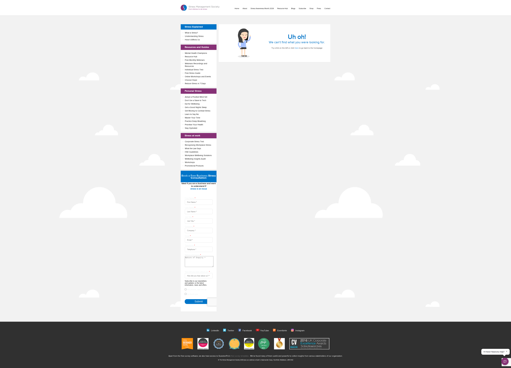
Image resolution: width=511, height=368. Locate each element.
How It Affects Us (192, 40)
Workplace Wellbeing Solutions (198, 155)
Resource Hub (282, 8)
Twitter (231, 330)
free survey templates (240, 356)
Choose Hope (191, 80)
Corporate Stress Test (194, 141)
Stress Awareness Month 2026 (262, 8)
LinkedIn (215, 330)
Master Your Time (192, 118)
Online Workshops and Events (198, 76)
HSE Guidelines (191, 152)
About (245, 8)
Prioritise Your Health (194, 125)
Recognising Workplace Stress (198, 145)
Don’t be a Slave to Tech (195, 100)
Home (237, 8)
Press (319, 8)
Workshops (190, 162)
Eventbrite (282, 330)
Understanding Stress (194, 36)
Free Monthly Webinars (195, 60)
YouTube (264, 330)
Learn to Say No (192, 114)
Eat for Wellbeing (192, 104)
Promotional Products (194, 166)
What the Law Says (193, 148)
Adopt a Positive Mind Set (196, 97)
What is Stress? (191, 33)
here (297, 48)
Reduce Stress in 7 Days (195, 83)
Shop (311, 8)
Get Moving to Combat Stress (197, 111)
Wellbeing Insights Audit (195, 159)
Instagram (299, 330)
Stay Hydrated (191, 128)
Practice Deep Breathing (195, 121)
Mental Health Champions (196, 53)
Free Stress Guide (192, 73)
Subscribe (302, 8)
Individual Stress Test (194, 70)
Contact (327, 8)
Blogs (293, 8)
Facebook (247, 330)
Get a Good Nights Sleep (196, 107)
